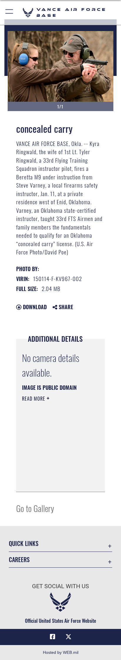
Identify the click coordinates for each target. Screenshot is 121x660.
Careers (19, 559)
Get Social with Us (60, 586)
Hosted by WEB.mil (60, 652)
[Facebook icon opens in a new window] (52, 636)
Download (34, 307)
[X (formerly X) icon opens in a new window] (68, 636)
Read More (34, 398)
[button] (9, 12)
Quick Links (23, 543)
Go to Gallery (35, 508)
